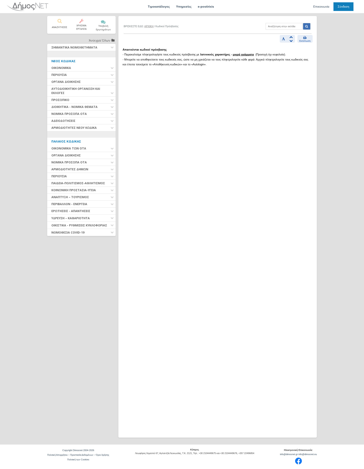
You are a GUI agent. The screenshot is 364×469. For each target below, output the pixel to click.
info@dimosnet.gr (289, 454)
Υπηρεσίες (183, 6)
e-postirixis (206, 6)
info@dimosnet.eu (307, 454)
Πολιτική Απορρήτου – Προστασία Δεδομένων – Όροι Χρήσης (78, 455)
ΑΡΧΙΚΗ (149, 26)
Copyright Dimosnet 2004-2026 (78, 450)
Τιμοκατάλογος (159, 6)
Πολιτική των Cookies (78, 459)
